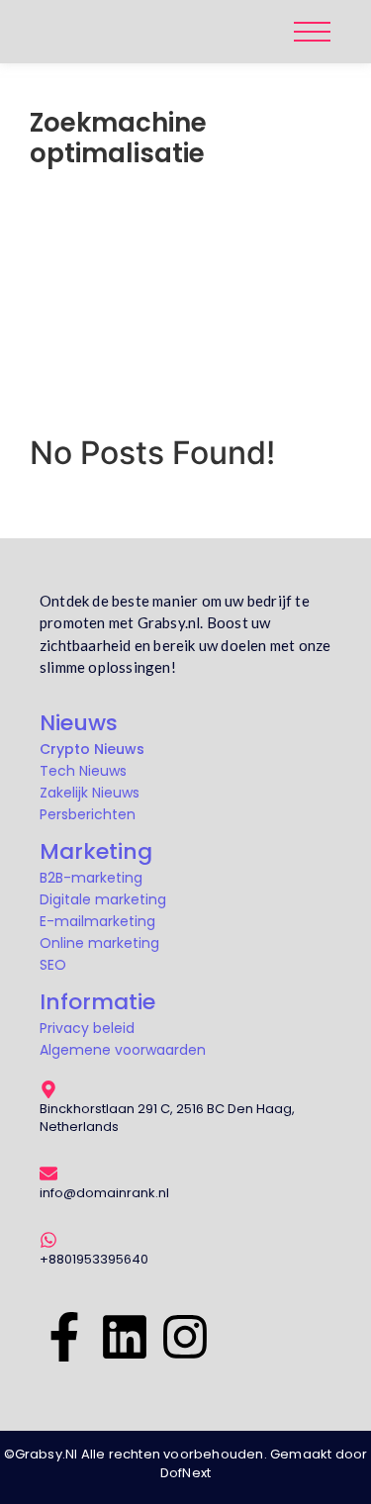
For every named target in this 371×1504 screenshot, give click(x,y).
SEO (53, 965)
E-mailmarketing (97, 921)
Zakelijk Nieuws (89, 792)
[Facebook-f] (64, 1334)
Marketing (96, 851)
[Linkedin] (124, 1334)
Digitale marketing (103, 899)
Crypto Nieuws (92, 749)
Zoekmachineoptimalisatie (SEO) (165, 246)
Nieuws (79, 722)
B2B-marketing (91, 878)
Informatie (97, 1002)
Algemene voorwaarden (123, 1050)
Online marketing (99, 943)
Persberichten (88, 814)
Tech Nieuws (83, 771)
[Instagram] (185, 1334)
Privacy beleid (87, 1028)
